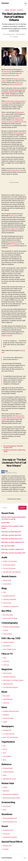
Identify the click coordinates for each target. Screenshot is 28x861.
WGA (4, 760)
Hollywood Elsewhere (9, 599)
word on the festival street (14, 170)
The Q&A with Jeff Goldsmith (12, 572)
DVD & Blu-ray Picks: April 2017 (11, 535)
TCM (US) (6, 665)
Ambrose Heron (11, 34)
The (10, 90)
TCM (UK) (6, 661)
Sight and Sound (8, 684)
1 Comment (15, 36)
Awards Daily (7, 580)
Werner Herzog (6, 71)
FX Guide (6, 849)
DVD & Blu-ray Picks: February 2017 (12, 542)
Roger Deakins (7, 634)
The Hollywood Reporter (10, 687)
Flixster (5, 787)
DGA (4, 752)
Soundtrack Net (8, 699)
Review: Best (5, 522)
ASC (4, 745)
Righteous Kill (21, 122)
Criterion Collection (9, 642)
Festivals (13, 10)
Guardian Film (7, 730)
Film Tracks (6, 695)
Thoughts (20, 10)
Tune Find (6, 703)
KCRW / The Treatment (10, 561)
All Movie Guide (7, 768)
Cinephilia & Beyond (9, 596)
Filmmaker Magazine (9, 676)
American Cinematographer (11, 627)
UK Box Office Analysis (10, 618)
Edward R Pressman (19, 133)
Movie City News (8, 718)
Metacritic (6, 791)
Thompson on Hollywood (10, 606)
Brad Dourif (10, 246)
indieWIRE (6, 714)
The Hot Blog (7, 603)
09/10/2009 (22, 34)
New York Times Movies (10, 737)
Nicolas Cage (19, 83)
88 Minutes (10, 122)
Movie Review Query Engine (11, 798)
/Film (4, 592)
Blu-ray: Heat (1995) (8, 546)
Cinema (7, 10)
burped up (17, 118)
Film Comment (7, 673)
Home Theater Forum (9, 649)
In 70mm (5, 630)
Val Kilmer (15, 244)
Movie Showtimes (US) (10, 821)
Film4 (4, 657)
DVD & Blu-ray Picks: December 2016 (13, 553)
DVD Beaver (6, 646)
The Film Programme (9, 568)
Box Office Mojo (8, 615)
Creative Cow (7, 845)
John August (7, 806)
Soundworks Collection (10, 837)
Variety (5, 722)
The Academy (7, 756)
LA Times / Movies (8, 733)
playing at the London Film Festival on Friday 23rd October (13, 417)
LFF (24, 195)
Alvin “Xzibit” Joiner (12, 229)
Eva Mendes (12, 242)
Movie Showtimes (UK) (10, 818)
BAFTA (5, 749)
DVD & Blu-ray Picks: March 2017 (12, 539)
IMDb (4, 775)
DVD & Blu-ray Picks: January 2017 (12, 549)
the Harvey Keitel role (15, 84)
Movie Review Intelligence (11, 794)
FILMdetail (5, 3)
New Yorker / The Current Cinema (13, 680)
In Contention (7, 584)
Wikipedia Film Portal (9, 779)
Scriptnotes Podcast (9, 565)
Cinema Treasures (8, 772)
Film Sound (6, 833)
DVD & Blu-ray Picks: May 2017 (11, 531)
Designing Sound (8, 830)
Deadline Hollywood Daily (11, 711)
